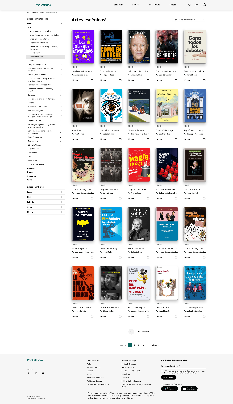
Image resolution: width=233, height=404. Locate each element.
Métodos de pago (128, 360)
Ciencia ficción (162, 307)
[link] (122, 345)
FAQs (89, 364)
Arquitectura (35, 53)
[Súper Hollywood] (83, 224)
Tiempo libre (33, 141)
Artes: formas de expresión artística (44, 35)
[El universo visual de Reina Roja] (167, 46)
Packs (29, 180)
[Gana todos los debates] (195, 46)
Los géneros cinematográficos (111, 189)
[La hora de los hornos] (83, 283)
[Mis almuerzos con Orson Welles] (195, 164)
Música (32, 60)
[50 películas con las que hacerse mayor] (195, 105)
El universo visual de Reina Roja (167, 71)
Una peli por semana (109, 130)
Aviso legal (125, 374)
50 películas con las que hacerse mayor (195, 130)
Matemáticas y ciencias (37, 106)
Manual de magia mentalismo (83, 189)
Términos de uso (128, 367)
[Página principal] (43, 5)
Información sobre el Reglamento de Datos (136, 385)
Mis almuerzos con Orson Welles (195, 189)
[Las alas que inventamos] (83, 46)
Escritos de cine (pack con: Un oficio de (167, 189)
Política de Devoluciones (131, 381)
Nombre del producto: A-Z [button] (190, 19)
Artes (42, 13)
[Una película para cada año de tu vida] (195, 283)
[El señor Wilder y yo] (167, 105)
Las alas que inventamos (83, 71)
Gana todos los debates (194, 71)
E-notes (30, 172)
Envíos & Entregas (128, 364)
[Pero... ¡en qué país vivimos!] (139, 283)
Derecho (31, 95)
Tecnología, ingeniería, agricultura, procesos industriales (42, 125)
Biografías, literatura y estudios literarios (41, 69)
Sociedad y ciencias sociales (39, 85)
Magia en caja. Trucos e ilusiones (139, 189)
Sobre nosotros (93, 360)
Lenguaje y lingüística (37, 64)
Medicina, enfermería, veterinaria (41, 99)
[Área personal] (204, 4)
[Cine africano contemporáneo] (111, 283)
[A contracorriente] (139, 224)
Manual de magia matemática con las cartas (195, 248)
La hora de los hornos (82, 307)
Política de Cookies (94, 381)
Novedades (32, 160)
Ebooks (35, 13)
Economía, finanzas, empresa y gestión (40, 89)
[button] (60, 23)
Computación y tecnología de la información (41, 132)
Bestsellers (32, 152)
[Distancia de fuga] (139, 105)
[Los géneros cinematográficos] (111, 164)
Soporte (90, 371)
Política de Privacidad (95, 377)
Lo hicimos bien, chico (138, 71)
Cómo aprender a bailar (166, 248)
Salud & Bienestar (35, 137)
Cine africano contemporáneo (111, 307)
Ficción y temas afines (37, 74)
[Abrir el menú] (28, 5)
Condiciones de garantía (131, 371)
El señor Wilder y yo (165, 130)
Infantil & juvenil (35, 149)
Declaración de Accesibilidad (98, 384)
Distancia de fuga (136, 130)
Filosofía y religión (35, 110)
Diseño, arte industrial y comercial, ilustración (44, 47)
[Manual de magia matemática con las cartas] (195, 224)
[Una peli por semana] (111, 105)
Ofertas (31, 156)
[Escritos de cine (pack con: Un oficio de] (167, 164)
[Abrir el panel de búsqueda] (189, 5)
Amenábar (76, 130)
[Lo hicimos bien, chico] (139, 46)
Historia (31, 103)
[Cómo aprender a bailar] (167, 224)
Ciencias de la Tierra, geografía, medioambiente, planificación (41, 115)
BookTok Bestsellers (36, 164)
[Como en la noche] (111, 46)
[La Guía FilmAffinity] (111, 224)
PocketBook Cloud (94, 367)
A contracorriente (136, 248)
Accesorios (31, 176)
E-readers (31, 168)
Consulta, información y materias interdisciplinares (41, 79)
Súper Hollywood (79, 248)
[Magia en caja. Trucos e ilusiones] (139, 164)
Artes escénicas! (36, 56)
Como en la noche (108, 71)
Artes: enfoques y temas (39, 39)
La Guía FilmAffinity (108, 248)
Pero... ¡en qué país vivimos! (139, 307)
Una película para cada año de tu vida (195, 307)
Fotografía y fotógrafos (39, 43)
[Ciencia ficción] (167, 283)
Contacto (125, 377)
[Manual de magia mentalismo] (83, 164)
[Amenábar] (83, 105)
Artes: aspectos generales (40, 31)
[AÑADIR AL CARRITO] (92, 80)
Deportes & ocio (34, 120)
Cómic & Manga (34, 145)
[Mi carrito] (197, 5)
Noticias (90, 374)
